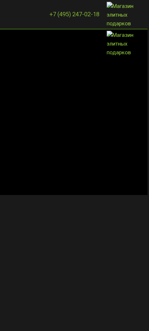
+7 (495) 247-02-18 (74, 14)
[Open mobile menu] (8, 14)
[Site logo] (125, 14)
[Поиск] (18, 14)
